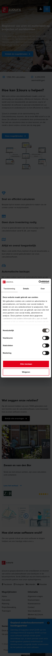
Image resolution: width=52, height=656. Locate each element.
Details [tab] (26, 289)
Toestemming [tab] (9, 289)
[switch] (45, 338)
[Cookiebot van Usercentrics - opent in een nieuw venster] (38, 282)
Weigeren (26, 372)
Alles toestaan (26, 364)
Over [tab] (43, 289)
